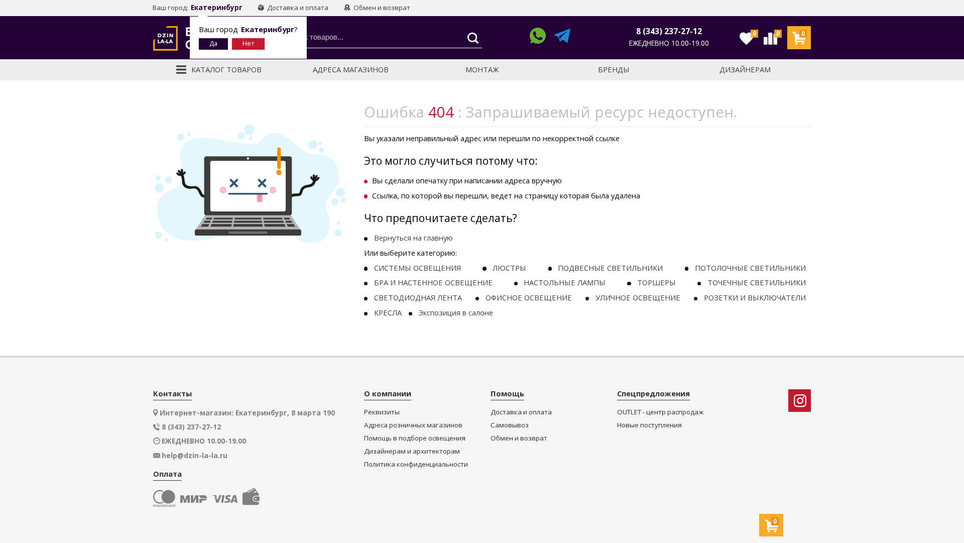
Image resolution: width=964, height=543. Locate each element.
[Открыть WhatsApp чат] (538, 37)
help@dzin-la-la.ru (194, 455)
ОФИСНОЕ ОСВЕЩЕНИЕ (529, 297)
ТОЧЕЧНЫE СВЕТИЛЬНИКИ (756, 282)
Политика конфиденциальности (416, 464)
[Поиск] (470, 38)
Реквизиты (382, 412)
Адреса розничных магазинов (413, 425)
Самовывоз (510, 425)
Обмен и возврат (381, 7)
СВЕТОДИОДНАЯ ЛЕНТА (418, 297)
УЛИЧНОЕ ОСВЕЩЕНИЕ (637, 297)
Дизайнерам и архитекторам (412, 451)
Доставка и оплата (297, 7)
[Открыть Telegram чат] (562, 37)
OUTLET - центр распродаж (660, 412)
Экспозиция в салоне (456, 312)
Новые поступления (649, 425)
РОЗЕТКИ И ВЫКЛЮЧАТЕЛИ (755, 297)
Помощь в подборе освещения (414, 438)
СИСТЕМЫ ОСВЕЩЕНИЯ (417, 268)
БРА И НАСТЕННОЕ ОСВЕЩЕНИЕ (433, 282)
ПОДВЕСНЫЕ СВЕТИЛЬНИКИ (610, 268)
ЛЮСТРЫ (509, 268)
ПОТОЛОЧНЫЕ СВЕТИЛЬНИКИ (750, 268)
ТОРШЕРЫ (656, 282)
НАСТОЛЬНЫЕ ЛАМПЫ (565, 282)
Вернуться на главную (413, 238)
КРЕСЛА (388, 312)
